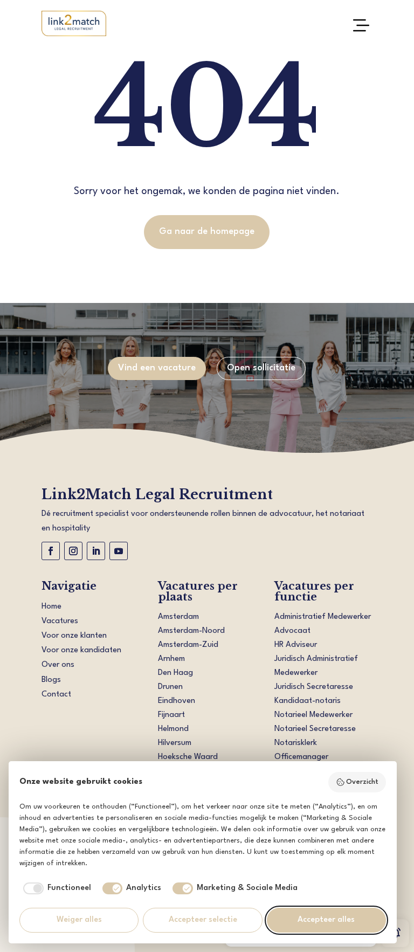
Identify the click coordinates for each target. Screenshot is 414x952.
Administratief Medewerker (322, 617)
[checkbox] (55, 888)
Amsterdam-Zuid (188, 645)
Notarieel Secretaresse (315, 729)
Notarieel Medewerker (313, 715)
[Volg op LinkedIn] (96, 551)
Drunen (170, 687)
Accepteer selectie (203, 920)
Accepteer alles (326, 920)
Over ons (58, 665)
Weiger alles (79, 920)
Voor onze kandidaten (81, 650)
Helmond (173, 729)
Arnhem (171, 659)
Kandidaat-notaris (307, 701)
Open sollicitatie (261, 367)
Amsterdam (178, 617)
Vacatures (60, 621)
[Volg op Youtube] (118, 551)
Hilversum (174, 743)
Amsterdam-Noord (191, 631)
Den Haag (175, 673)
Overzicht (362, 781)
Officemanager (301, 757)
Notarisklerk (295, 743)
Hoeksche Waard (188, 757)
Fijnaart (171, 715)
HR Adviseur (295, 645)
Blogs (51, 680)
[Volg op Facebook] (51, 551)
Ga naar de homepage (206, 231)
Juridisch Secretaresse (313, 687)
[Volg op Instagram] (73, 551)
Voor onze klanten (74, 636)
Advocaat (292, 631)
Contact (56, 695)
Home (51, 607)
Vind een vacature (157, 367)
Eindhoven (176, 701)
